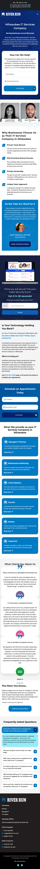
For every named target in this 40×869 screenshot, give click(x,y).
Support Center (23, 2)
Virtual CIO (12, 541)
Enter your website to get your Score (20, 300)
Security (11, 502)
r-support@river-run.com (11, 833)
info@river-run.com (9, 847)
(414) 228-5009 (14, 67)
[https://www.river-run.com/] (11, 14)
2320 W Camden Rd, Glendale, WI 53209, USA (15, 822)
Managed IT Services (17, 442)
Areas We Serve (20, 861)
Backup (11, 522)
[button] (37, 14)
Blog (14, 2)
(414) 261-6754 (8, 844)
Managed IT (5, 811)
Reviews (4, 809)
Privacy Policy (25, 858)
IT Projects (5, 814)
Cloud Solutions (14, 483)
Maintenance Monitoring (18, 463)
